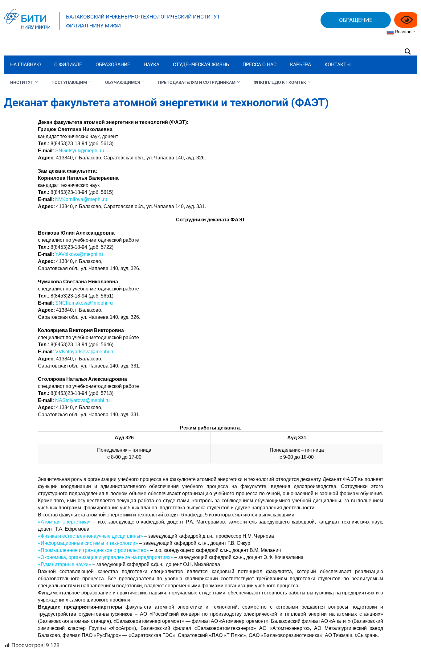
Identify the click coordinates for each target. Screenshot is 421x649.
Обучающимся (122, 82)
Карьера (300, 65)
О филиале (68, 65)
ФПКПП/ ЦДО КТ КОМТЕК (280, 82)
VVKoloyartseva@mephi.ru (85, 351)
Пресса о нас (259, 65)
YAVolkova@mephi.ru (79, 254)
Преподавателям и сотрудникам (196, 82)
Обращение (355, 20)
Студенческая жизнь (201, 65)
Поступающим (69, 82)
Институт (21, 82)
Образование (113, 65)
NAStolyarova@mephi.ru (82, 400)
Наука (151, 65)
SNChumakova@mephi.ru (84, 303)
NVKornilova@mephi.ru (81, 199)
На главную (25, 65)
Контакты (338, 65)
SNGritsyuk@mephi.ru (79, 150)
